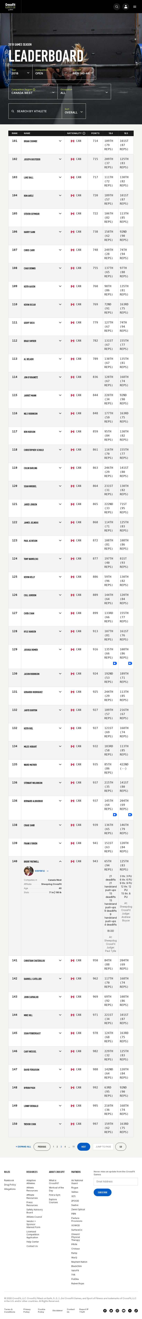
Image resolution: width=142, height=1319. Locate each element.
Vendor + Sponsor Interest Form (33, 1224)
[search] (116, 6)
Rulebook (9, 1180)
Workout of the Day (56, 1189)
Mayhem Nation (79, 1262)
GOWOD (75, 1225)
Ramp (74, 1253)
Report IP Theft (83, 1310)
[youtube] (123, 1310)
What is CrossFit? (54, 1182)
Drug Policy (10, 1184)
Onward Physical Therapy (75, 1237)
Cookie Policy (41, 1310)
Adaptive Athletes (31, 1182)
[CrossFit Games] (11, 7)
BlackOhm (76, 1266)
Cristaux (75, 1248)
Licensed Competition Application (32, 1234)
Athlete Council (34, 1217)
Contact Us (32, 1246)
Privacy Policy (26, 1310)
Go (121, 1146)
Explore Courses (53, 1201)
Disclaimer (57, 1310)
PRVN (74, 1244)
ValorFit (75, 1270)
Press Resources (32, 1204)
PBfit (73, 1213)
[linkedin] (130, 1310)
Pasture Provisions (76, 1219)
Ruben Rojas (77, 1283)
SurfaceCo (76, 1230)
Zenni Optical (78, 1209)
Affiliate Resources (32, 1196)
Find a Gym (54, 1195)
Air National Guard (77, 1182)
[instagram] (117, 1310)
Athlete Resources (32, 1189)
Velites (74, 1192)
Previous (42, 1146)
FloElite (75, 1279)
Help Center (32, 1241)
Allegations (10, 1189)
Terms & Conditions (9, 1310)
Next (84, 1146)
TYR (73, 1275)
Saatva (74, 1205)
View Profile (40, 871)
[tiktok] (136, 1310)
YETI (73, 1196)
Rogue (74, 1187)
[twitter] (111, 1310)
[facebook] (105, 1310)
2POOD (75, 1200)
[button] (134, 6)
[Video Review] (115, 663)
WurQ (74, 1257)
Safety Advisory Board (34, 1211)
